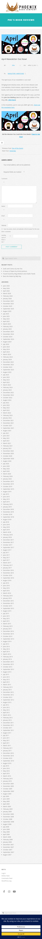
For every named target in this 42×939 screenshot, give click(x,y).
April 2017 (6, 560)
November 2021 (8, 423)
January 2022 (7, 418)
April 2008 (6, 834)
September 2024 (8, 339)
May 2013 (6, 679)
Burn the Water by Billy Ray (12, 276)
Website (4, 225)
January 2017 (7, 568)
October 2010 (7, 758)
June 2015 (6, 616)
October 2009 (7, 789)
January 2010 (7, 781)
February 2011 (8, 748)
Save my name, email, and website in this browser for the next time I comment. (20, 230)
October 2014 (7, 636)
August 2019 (7, 492)
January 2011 (7, 751)
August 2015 (7, 611)
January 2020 (7, 479)
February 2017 (8, 565)
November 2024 (8, 334)
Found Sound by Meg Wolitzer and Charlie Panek (19, 274)
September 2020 (8, 458)
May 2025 (6, 319)
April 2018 (6, 530)
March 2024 (7, 354)
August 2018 (7, 519)
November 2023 (8, 365)
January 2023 (7, 390)
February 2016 (8, 596)
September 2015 (8, 608)
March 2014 (7, 654)
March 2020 (7, 474)
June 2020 (6, 466)
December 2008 (8, 814)
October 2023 (7, 367)
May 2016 (6, 588)
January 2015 (7, 629)
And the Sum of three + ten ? (4, 238)
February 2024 (8, 357)
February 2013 (8, 687)
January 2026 (7, 298)
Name (3, 208)
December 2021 (8, 420)
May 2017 (6, 558)
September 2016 (8, 578)
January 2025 (7, 329)
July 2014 (6, 644)
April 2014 (6, 652)
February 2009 (8, 809)
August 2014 (7, 641)
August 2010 (7, 763)
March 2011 (7, 745)
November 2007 (8, 847)
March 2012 (7, 715)
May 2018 (6, 527)
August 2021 (7, 431)
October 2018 (7, 514)
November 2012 (8, 695)
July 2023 (6, 375)
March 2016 (7, 593)
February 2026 (8, 296)
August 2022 (7, 400)
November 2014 (8, 634)
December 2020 (8, 451)
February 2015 (8, 626)
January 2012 (7, 720)
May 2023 (6, 380)
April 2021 (6, 441)
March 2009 (7, 806)
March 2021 (7, 443)
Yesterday (12, 151)
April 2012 (6, 712)
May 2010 (6, 771)
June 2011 (6, 738)
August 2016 (7, 580)
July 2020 (6, 464)
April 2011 (6, 743)
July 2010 (6, 766)
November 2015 (8, 603)
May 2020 (6, 469)
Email (3, 217)
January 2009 (7, 812)
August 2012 (7, 702)
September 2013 (8, 669)
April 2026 (6, 291)
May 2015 (6, 618)
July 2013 (6, 674)
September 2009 (8, 791)
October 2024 (7, 337)
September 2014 (8, 639)
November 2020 (8, 453)
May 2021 (6, 438)
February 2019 (8, 504)
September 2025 (8, 309)
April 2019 (6, 502)
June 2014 (6, 646)
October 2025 (7, 306)
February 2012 (8, 718)
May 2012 (6, 710)
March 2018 (7, 532)
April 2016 (6, 591)
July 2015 (6, 613)
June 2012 (6, 707)
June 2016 (6, 585)
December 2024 (8, 332)
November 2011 (8, 725)
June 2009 (6, 799)
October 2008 (7, 819)
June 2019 (6, 497)
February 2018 (8, 535)
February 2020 (8, 476)
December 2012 (8, 692)
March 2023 (7, 385)
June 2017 (6, 555)
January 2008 (7, 842)
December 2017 (8, 540)
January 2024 (7, 359)
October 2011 (7, 728)
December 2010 (8, 753)
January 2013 (7, 690)
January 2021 (7, 448)
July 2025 (6, 314)
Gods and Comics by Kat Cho (12, 269)
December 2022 (8, 392)
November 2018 (8, 512)
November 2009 (8, 786)
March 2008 (7, 837)
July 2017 (6, 552)
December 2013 (8, 662)
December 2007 (8, 845)
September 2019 (8, 489)
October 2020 (7, 456)
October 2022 (7, 398)
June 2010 (6, 768)
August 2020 (7, 461)
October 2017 (7, 545)
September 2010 (8, 761)
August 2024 (7, 342)
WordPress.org (6, 881)
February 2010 (8, 779)
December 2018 (8, 509)
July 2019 (6, 494)
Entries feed (5, 876)
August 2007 (7, 855)
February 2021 (8, 446)
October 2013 (7, 667)
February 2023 (8, 387)
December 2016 (8, 570)
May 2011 (6, 740)
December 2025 (8, 301)
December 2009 (8, 784)
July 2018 (6, 522)
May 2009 (6, 801)
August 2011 (7, 733)
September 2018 (8, 517)
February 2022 (8, 415)
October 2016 (7, 575)
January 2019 (7, 507)
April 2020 (6, 471)
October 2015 (7, 606)
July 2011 (6, 735)
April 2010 (6, 773)
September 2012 (8, 700)
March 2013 (7, 685)
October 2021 (7, 425)
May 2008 (6, 832)
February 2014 (8, 657)
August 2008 (7, 824)
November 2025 (8, 304)
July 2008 (6, 827)
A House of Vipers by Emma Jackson (15, 271)
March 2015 (7, 624)
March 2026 (7, 293)
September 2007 (8, 852)
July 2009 (6, 796)
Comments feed (7, 878)
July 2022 (6, 403)
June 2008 (6, 829)
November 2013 (8, 664)
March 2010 (7, 776)
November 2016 (8, 573)
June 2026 (6, 286)
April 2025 (6, 321)
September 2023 (8, 370)
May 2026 (6, 288)
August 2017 (7, 550)
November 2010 (8, 756)
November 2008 (8, 817)
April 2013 (6, 682)
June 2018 (6, 525)
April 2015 (6, 621)
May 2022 (6, 408)
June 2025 (6, 316)
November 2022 (8, 395)
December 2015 (8, 601)
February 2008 (8, 839)
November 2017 (8, 542)
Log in (4, 873)
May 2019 (6, 499)
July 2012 (6, 705)
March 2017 (7, 563)
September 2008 (8, 822)
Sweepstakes (20, 73)
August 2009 (7, 794)
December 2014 (8, 631)
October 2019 (7, 486)
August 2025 (7, 311)
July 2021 (6, 433)
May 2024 (6, 349)
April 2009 (6, 804)
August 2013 (7, 672)
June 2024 (6, 347)
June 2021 (6, 436)
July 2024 (6, 344)
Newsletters (12, 73)
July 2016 (6, 583)
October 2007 (7, 850)
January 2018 (7, 537)
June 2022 (6, 405)
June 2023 (6, 377)
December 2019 (8, 481)
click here (11, 100)
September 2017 (8, 547)
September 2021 (8, 428)
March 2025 (7, 324)
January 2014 (7, 659)
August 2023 (7, 372)
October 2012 (7, 697)
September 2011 (8, 730)
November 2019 (8, 484)
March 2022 (7, 413)
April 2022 (6, 410)
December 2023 (8, 362)
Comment (4, 180)
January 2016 (7, 598)
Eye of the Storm (17, 148)
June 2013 (6, 677)
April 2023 (6, 382)
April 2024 (6, 352)
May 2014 (6, 649)
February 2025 (8, 326)
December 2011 (8, 723)
